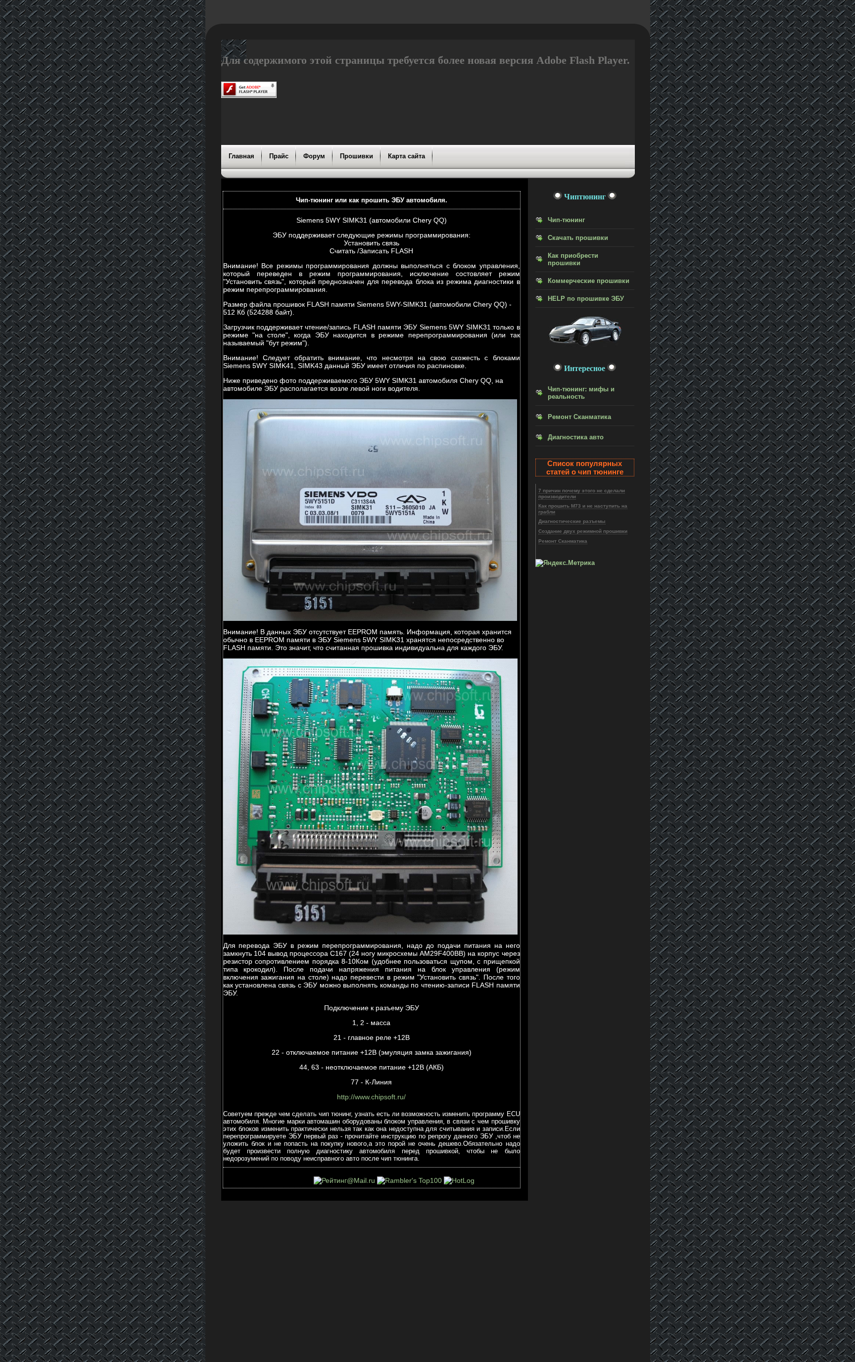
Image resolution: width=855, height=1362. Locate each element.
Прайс (278, 156)
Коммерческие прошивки (588, 280)
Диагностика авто (576, 437)
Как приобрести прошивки (573, 259)
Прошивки (356, 156)
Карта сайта (406, 156)
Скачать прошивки (578, 237)
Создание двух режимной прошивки (582, 531)
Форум (314, 156)
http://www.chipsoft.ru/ (371, 1097)
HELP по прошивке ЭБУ (586, 298)
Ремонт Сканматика (579, 417)
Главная (241, 156)
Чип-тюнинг (566, 220)
